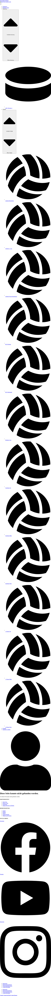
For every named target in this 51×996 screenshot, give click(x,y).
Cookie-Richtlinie (6, 987)
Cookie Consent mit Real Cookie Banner (8, 995)
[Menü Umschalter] (0, 3)
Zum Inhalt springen (4, 0)
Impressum (5, 983)
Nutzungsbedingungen (7, 985)
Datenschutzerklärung (7, 984)
